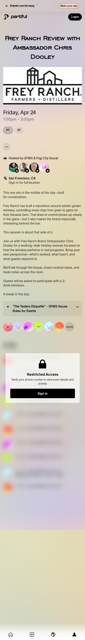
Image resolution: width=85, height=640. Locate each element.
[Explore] (53, 634)
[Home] (10, 634)
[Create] (32, 634)
